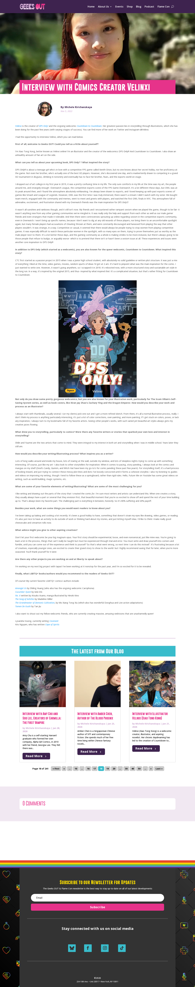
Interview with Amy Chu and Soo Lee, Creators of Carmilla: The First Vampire (42, 718)
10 (76, 768)
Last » (159, 768)
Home (91, 6)
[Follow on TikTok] (122, 948)
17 (94, 768)
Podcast (149, 6)
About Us (103, 6)
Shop (130, 6)
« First (56, 768)
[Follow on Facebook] (88, 948)
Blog (138, 6)
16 (88, 768)
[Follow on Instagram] (105, 948)
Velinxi (18, 125)
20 (114, 768)
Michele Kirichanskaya (38, 728)
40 (132, 768)
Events (119, 6)
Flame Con (164, 6)
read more (34, 756)
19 (107, 768)
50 (139, 768)
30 (126, 768)
